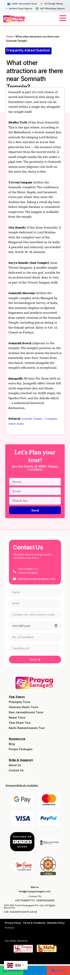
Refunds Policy (56, 922)
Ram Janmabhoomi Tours (26, 712)
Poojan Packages (20, 749)
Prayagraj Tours (19, 701)
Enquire (61, 970)
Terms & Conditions (34, 922)
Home (9, 36)
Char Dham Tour (20, 722)
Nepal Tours (17, 717)
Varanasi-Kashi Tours (23, 707)
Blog (12, 744)
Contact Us (16, 770)
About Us (15, 765)
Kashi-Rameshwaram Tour (27, 728)
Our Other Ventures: (16, 940)
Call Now (37, 970)
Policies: (10, 927)
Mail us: (35, 887)
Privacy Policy (13, 922)
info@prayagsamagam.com (35, 891)
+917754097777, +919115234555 (34, 900)
